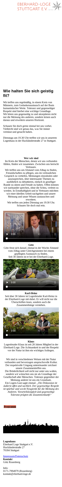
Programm (10, 406)
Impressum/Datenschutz (15, 456)
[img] (39, 6)
